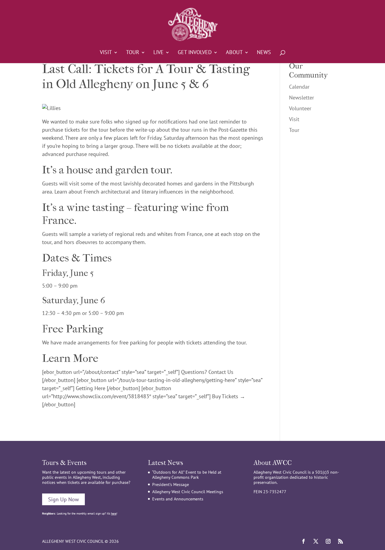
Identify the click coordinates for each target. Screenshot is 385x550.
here (113, 513)
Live (158, 53)
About (234, 53)
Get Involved (195, 53)
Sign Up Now (63, 499)
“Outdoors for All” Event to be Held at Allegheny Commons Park (186, 474)
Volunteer (300, 108)
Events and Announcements (177, 499)
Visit (106, 53)
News (264, 53)
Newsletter (301, 97)
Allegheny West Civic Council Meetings (187, 491)
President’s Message (170, 484)
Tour (132, 53)
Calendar (299, 86)
